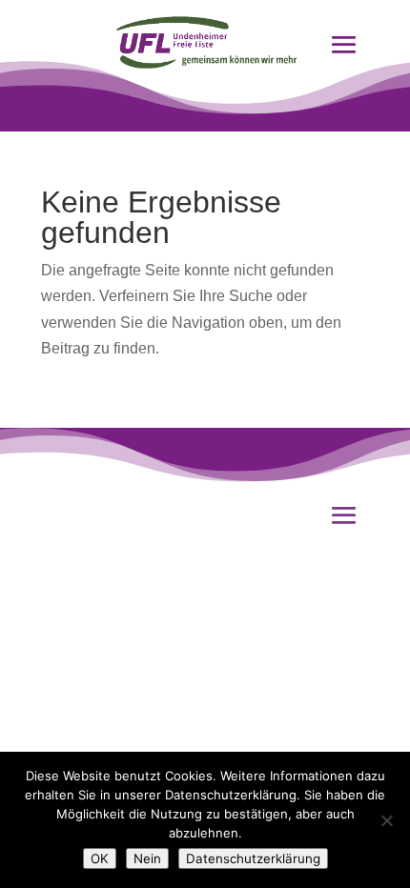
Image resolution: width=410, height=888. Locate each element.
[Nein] (386, 820)
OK (100, 858)
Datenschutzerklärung (253, 858)
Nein (147, 858)
